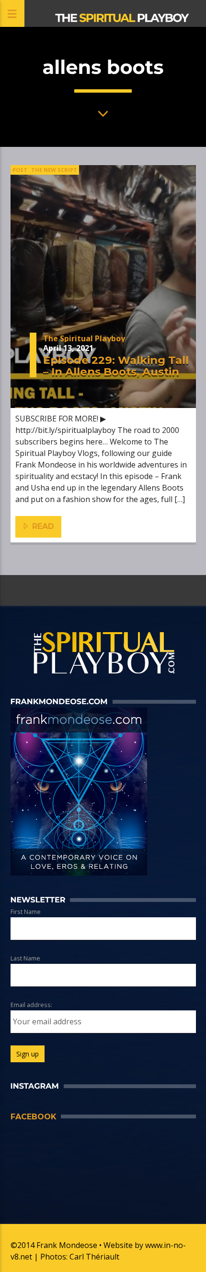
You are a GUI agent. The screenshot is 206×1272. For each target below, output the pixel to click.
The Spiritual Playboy (84, 338)
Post (19, 169)
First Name (26, 911)
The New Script (54, 169)
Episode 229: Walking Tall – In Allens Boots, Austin (116, 365)
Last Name (25, 958)
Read (42, 526)
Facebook (33, 1116)
